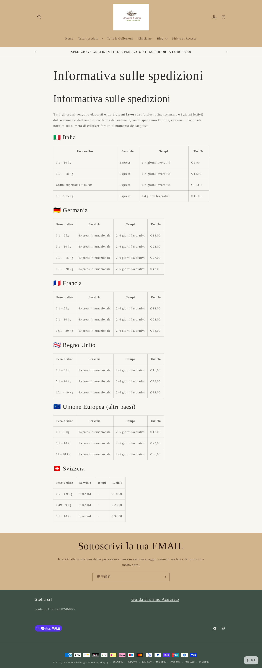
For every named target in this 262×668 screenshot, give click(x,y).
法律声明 (189, 662)
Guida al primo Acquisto (155, 599)
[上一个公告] (35, 52)
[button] (39, 17)
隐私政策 (132, 662)
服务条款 (146, 662)
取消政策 (204, 662)
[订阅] (164, 577)
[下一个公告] (226, 52)
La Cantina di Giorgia (75, 662)
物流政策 (161, 662)
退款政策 (118, 662)
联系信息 (175, 662)
